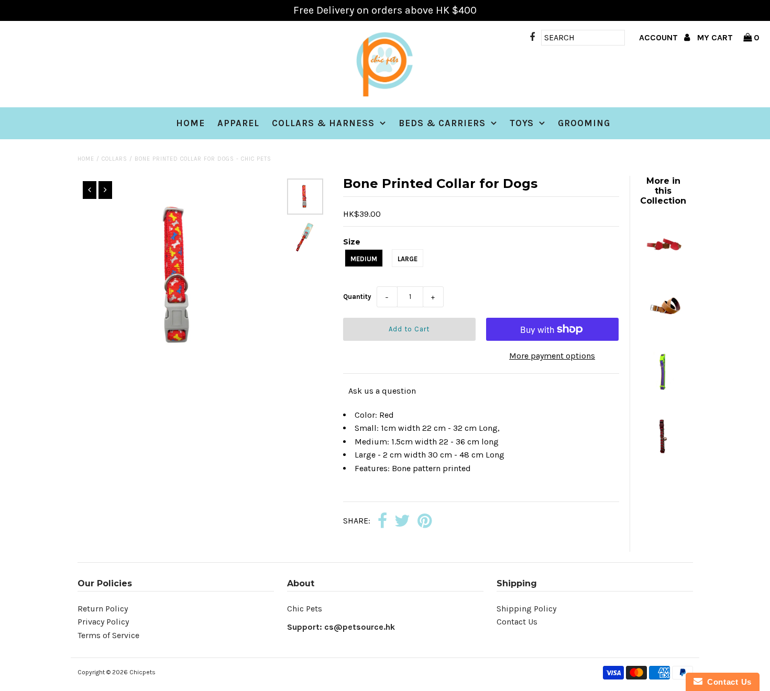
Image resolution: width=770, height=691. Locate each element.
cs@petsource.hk (359, 627)
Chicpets (142, 672)
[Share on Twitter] (402, 521)
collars (114, 158)
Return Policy (103, 609)
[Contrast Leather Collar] (663, 264)
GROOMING (584, 123)
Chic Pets (304, 609)
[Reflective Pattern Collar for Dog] (663, 394)
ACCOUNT (659, 37)
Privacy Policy (103, 622)
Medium (363, 259)
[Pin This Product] (424, 521)
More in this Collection (663, 191)
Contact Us (517, 622)
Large (407, 259)
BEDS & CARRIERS (442, 123)
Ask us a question (382, 391)
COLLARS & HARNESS (323, 123)
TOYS (522, 123)
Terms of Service (108, 635)
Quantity (357, 296)
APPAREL (238, 123)
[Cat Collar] (663, 459)
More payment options (552, 356)
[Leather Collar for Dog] (663, 329)
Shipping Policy (526, 609)
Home (190, 123)
